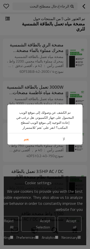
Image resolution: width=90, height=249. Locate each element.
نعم (26, 139)
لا (64, 139)
